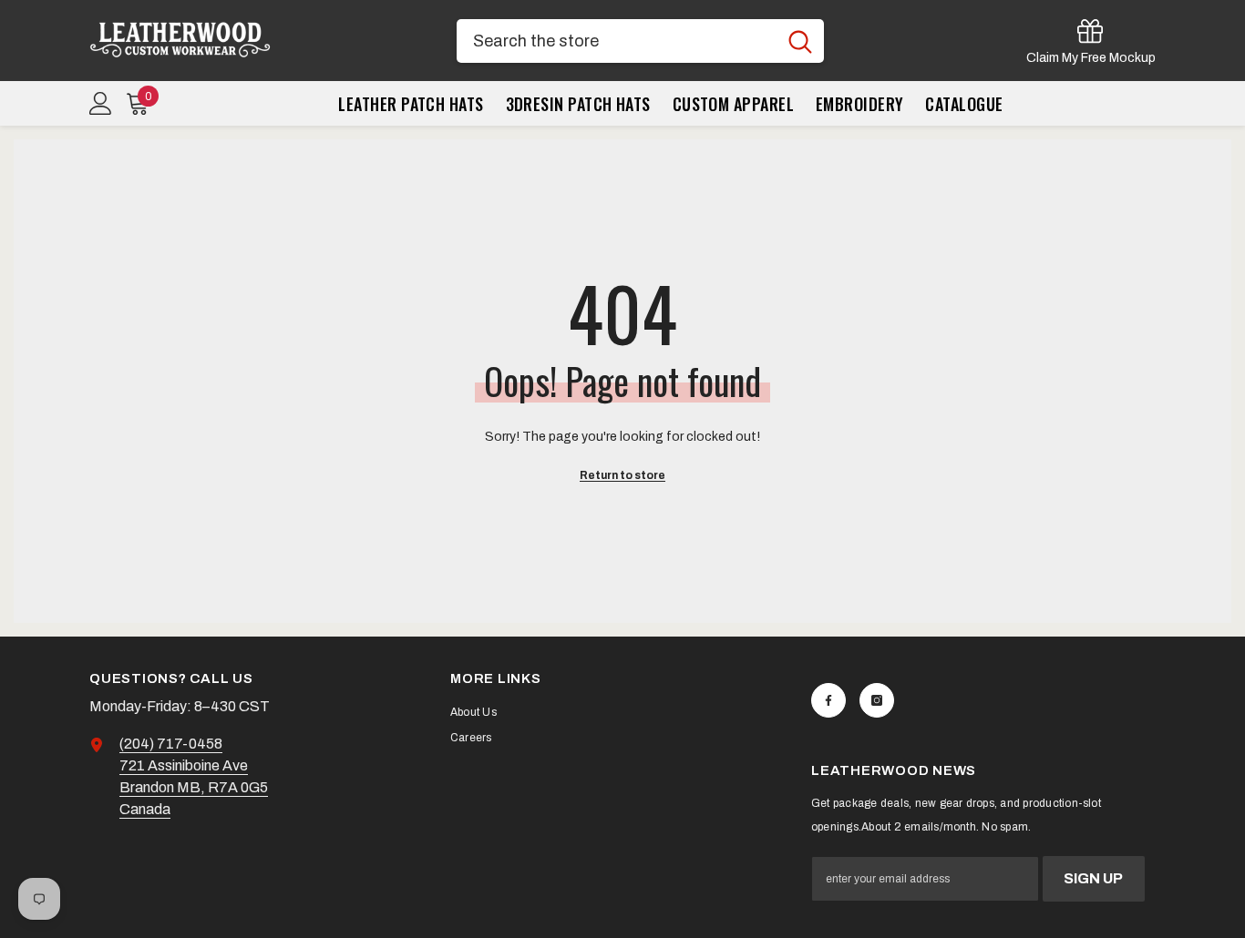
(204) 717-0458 (170, 743)
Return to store (622, 475)
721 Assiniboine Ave (183, 765)
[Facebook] (828, 700)
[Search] (640, 41)
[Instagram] (876, 700)
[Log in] (100, 103)
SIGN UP (1093, 878)
